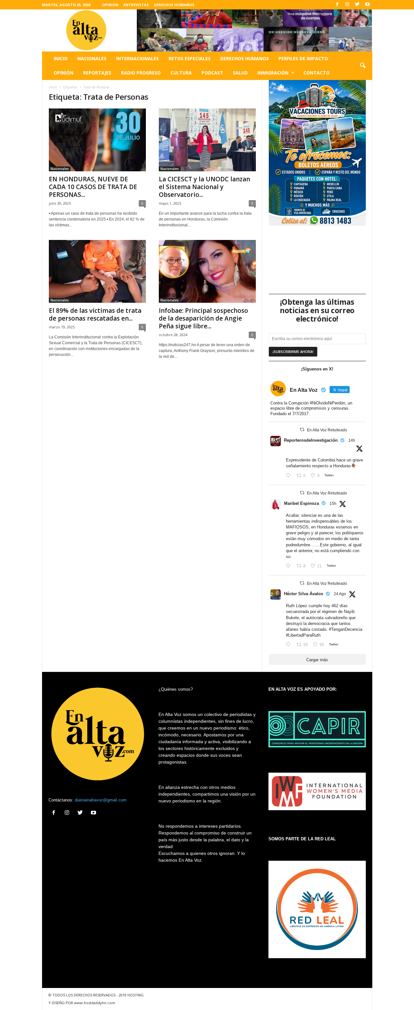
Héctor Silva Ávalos (303, 593)
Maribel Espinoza (301, 503)
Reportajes (97, 73)
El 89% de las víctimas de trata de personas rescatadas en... (95, 314)
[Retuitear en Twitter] (302, 429)
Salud (240, 73)
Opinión (63, 73)
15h (333, 503)
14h (351, 440)
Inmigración (273, 73)
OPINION (110, 4)
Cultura (181, 73)
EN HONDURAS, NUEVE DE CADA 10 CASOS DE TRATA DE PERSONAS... (93, 187)
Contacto (316, 73)
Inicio (61, 58)
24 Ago (340, 594)
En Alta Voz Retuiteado (327, 430)
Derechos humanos (244, 58)
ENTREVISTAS (136, 4)
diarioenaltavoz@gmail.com (100, 800)
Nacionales (91, 58)
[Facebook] (337, 4)
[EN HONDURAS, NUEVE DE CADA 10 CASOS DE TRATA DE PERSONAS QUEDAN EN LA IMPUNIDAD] (97, 139)
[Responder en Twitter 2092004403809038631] (289, 476)
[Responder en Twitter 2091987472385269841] (289, 566)
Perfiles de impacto (303, 58)
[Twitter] (357, 4)
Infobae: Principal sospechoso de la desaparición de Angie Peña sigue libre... (203, 318)
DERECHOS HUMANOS (174, 4)
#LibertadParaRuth (303, 635)
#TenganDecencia (345, 629)
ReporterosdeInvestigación (311, 440)
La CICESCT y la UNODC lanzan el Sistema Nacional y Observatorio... (204, 187)
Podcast (212, 73)
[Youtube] (367, 4)
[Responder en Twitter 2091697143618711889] (289, 645)
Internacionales (137, 58)
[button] (362, 66)
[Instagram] (347, 4)
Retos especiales (190, 58)
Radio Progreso (141, 73)
